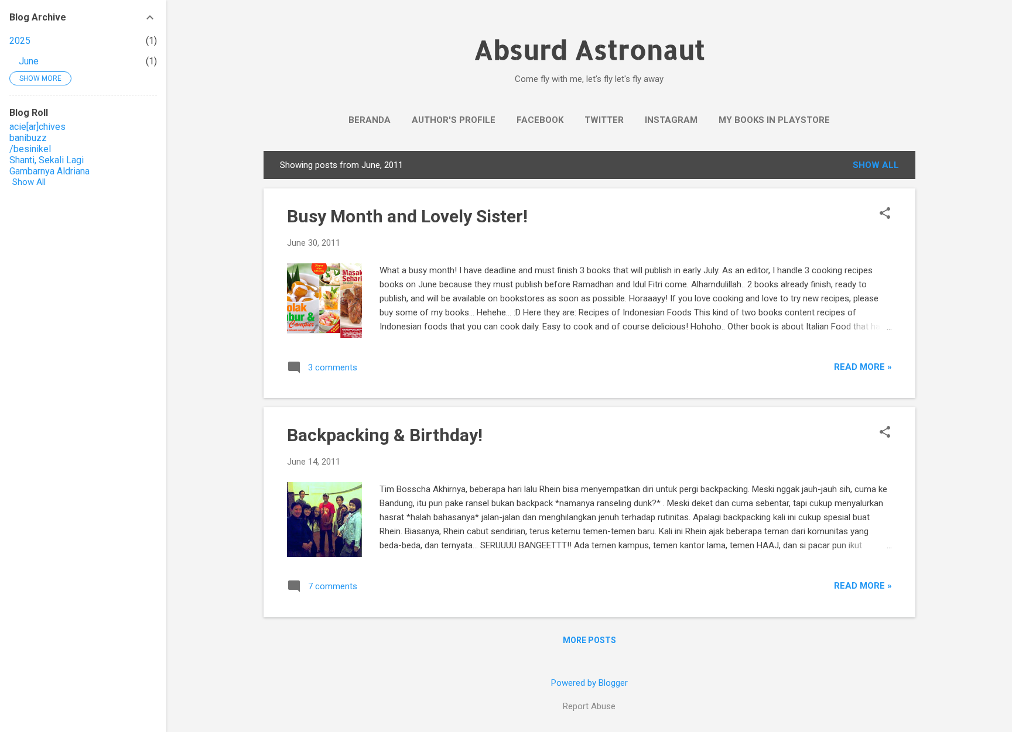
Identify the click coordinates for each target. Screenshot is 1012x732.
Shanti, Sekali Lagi (46, 160)
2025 (19, 40)
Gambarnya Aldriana (49, 171)
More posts (589, 640)
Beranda (369, 120)
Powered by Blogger (589, 683)
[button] (885, 214)
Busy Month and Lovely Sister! (407, 216)
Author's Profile (453, 120)
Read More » (863, 367)
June (29, 61)
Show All (29, 182)
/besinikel (30, 148)
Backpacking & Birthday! (385, 435)
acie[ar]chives (37, 126)
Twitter (604, 120)
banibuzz (28, 137)
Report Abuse (589, 706)
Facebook (540, 120)
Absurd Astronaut (589, 49)
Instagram (671, 120)
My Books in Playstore (774, 120)
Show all (876, 165)
